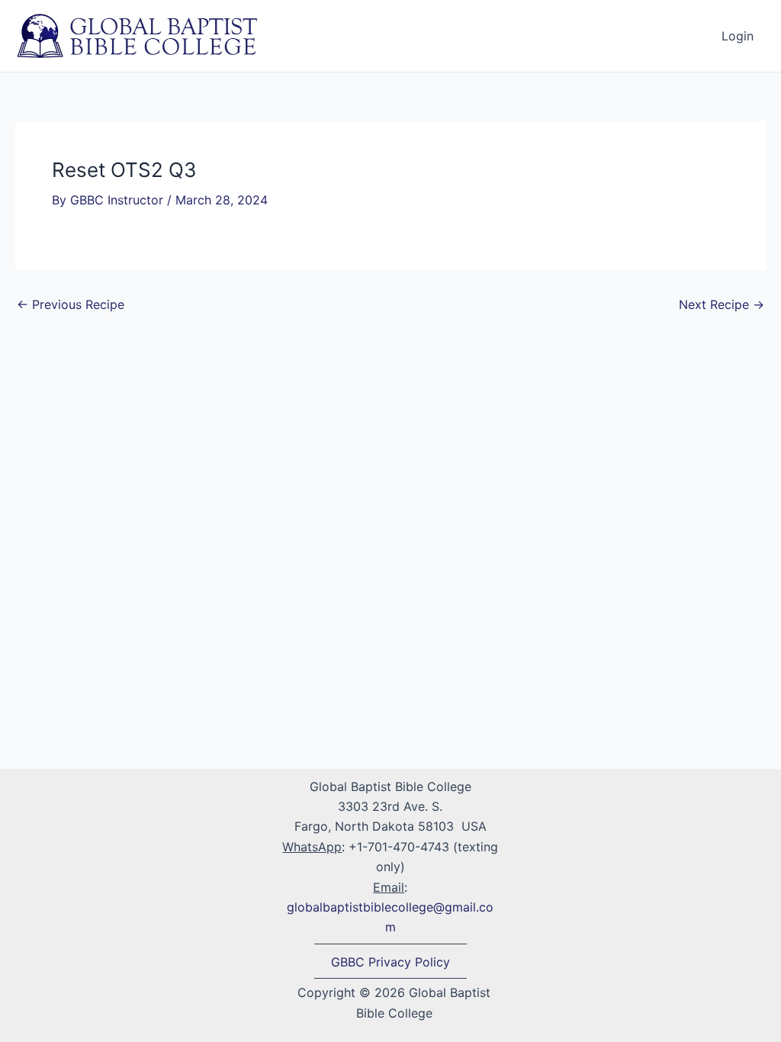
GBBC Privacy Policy (390, 962)
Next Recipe (721, 304)
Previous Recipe (70, 304)
